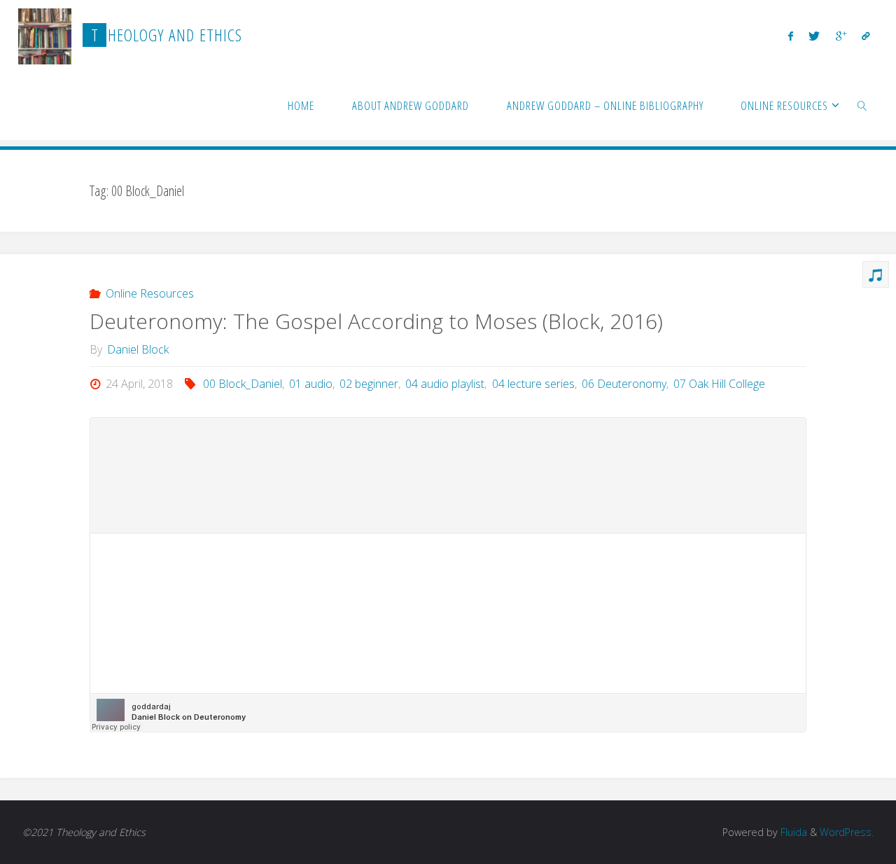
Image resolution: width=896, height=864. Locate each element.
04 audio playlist (444, 383)
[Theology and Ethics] (45, 35)
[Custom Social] (866, 35)
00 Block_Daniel (242, 383)
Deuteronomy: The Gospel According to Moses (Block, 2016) (376, 321)
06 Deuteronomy (624, 383)
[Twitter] (814, 35)
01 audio (310, 383)
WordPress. (847, 832)
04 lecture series (533, 383)
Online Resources (149, 293)
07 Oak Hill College (719, 383)
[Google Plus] (841, 35)
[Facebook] (790, 35)
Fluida (792, 832)
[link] (862, 105)
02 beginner (369, 383)
